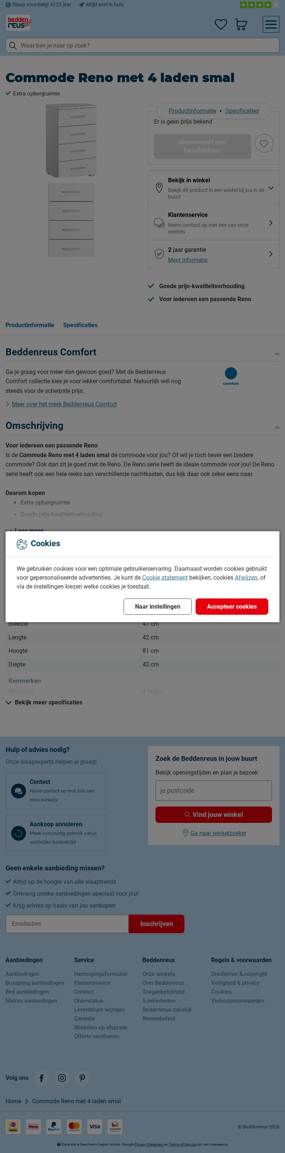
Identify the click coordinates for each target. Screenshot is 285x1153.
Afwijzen (246, 577)
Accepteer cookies (232, 606)
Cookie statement (165, 577)
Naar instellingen (157, 606)
